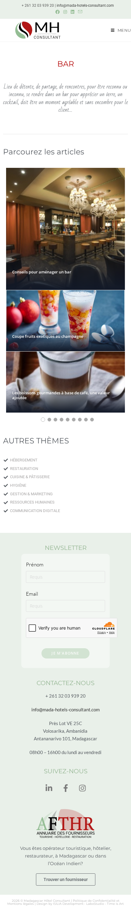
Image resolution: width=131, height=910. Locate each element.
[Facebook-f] (65, 788)
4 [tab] (61, 419)
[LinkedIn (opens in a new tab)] (72, 12)
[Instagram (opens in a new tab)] (65, 12)
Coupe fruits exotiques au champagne (47, 336)
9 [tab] (92, 419)
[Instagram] (82, 788)
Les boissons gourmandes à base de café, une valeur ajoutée (61, 395)
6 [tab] (74, 419)
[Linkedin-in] (48, 788)
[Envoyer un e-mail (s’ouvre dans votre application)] (79, 12)
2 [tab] (49, 419)
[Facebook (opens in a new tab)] (58, 12)
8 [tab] (86, 419)
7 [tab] (80, 419)
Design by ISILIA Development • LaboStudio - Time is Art (80, 904)
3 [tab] (55, 419)
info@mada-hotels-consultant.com (85, 5)
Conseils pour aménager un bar (41, 272)
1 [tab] (43, 419)
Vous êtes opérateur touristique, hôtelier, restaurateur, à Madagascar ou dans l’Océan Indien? (65, 855)
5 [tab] (67, 419)
